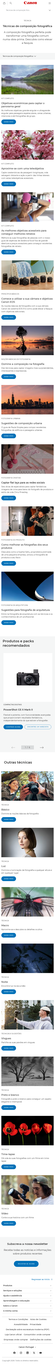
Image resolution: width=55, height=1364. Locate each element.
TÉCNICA (27, 21)
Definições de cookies (40, 1339)
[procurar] (11, 3)
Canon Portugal (26, 1347)
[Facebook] (14, 1353)
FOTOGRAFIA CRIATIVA (11, 478)
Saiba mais (8, 122)
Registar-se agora (26, 1264)
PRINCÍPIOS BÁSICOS (10, 294)
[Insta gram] (21, 1353)
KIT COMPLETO (7, 98)
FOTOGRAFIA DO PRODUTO (13, 540)
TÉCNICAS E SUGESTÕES (11, 1034)
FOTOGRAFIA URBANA (10, 418)
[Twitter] (34, 1353)
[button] (38, 727)
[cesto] (4, 3)
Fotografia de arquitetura (14, 605)
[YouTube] (41, 1353)
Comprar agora (13, 727)
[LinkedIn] (27, 1353)
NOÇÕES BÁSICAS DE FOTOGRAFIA (15, 359)
